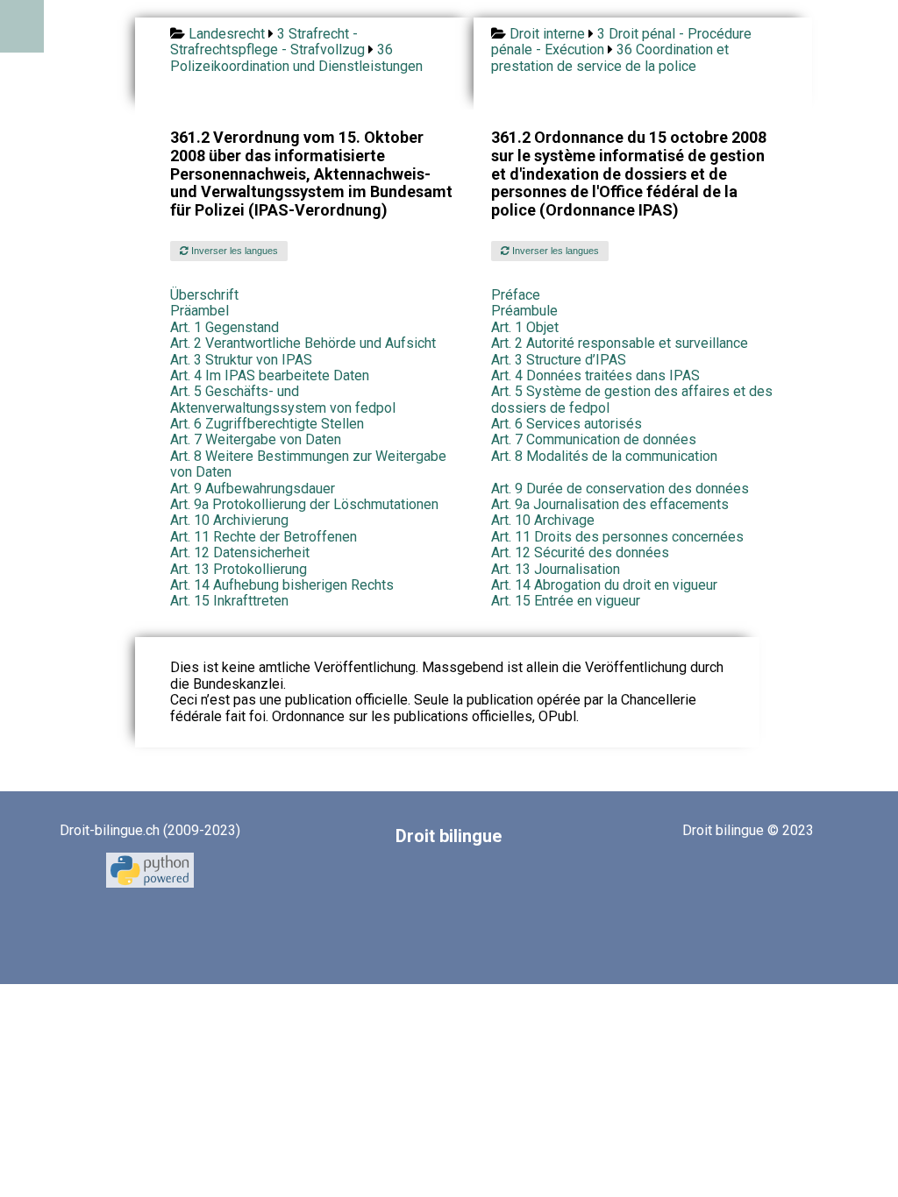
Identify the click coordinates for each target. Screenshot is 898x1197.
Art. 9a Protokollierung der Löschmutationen (304, 504)
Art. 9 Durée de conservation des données (620, 488)
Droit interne (547, 33)
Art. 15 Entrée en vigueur (565, 600)
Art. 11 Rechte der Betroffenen (263, 536)
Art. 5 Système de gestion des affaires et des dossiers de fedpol (632, 399)
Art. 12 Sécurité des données (580, 552)
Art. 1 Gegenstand (224, 327)
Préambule (524, 310)
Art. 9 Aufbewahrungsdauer (252, 488)
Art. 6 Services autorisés (566, 423)
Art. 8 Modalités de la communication (604, 456)
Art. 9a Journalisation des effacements (610, 504)
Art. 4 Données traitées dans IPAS (595, 375)
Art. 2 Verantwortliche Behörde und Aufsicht (303, 343)
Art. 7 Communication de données (593, 439)
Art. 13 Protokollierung (238, 569)
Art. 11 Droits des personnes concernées (617, 536)
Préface (515, 295)
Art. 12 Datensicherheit (240, 552)
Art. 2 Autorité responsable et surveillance (619, 343)
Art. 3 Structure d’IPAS (558, 359)
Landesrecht (227, 33)
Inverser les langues (233, 250)
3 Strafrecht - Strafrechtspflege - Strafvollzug (267, 41)
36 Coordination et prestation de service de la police (610, 57)
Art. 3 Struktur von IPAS (241, 359)
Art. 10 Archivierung (229, 520)
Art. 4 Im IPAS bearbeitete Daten (269, 375)
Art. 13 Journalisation (555, 569)
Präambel (199, 310)
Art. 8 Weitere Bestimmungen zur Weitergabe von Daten (308, 464)
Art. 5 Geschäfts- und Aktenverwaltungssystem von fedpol (283, 399)
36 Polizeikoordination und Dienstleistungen (296, 57)
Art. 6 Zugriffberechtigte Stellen (267, 423)
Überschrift (204, 295)
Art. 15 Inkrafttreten (229, 600)
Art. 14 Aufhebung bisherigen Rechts (282, 585)
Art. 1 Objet (525, 327)
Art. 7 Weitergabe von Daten (255, 439)
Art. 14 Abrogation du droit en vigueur (604, 585)
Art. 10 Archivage (543, 520)
